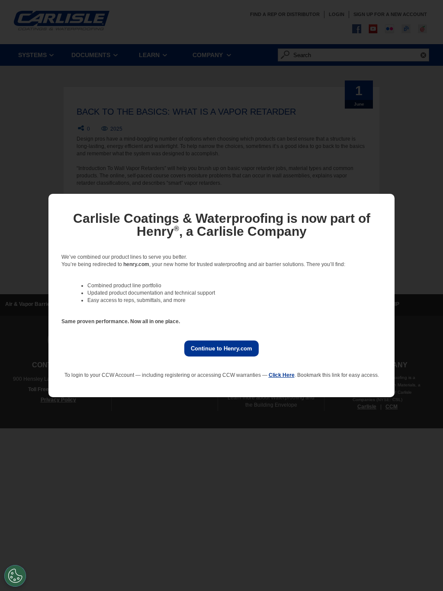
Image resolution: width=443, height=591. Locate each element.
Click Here (282, 375)
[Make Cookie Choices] (15, 576)
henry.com (136, 264)
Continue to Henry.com (221, 348)
